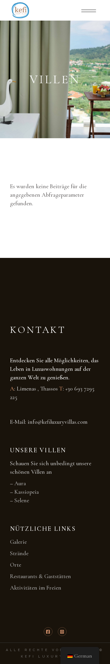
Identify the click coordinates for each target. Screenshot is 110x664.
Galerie (18, 541)
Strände (19, 553)
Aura (20, 483)
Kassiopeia (26, 492)
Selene (21, 500)
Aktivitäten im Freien (35, 587)
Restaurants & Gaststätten (40, 576)
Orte (15, 564)
